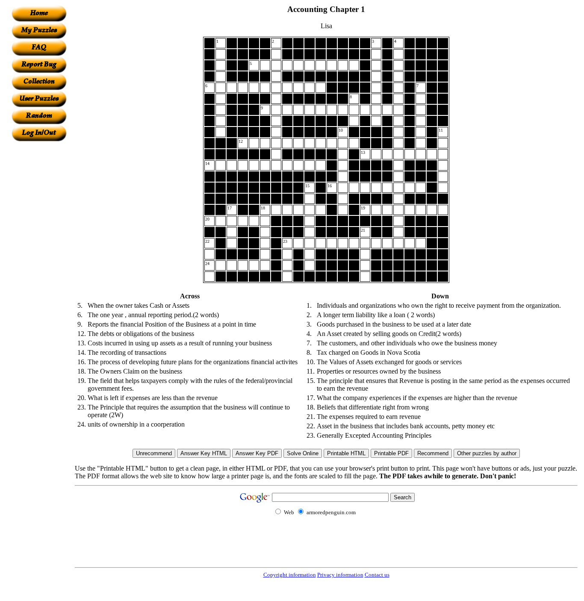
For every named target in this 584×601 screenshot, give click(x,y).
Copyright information (289, 575)
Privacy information (340, 575)
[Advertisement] (39, 269)
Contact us (377, 575)
